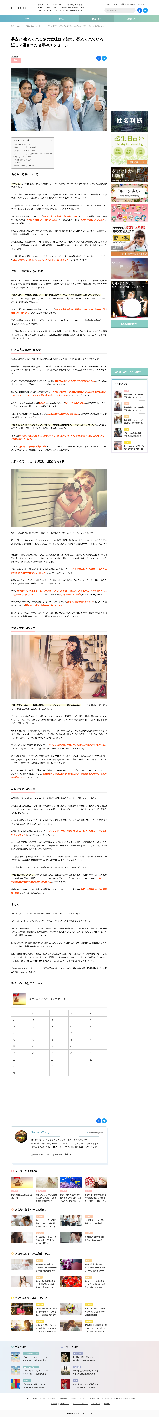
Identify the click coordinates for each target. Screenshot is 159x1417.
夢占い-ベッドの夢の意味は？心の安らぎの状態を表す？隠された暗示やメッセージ (46, 1267)
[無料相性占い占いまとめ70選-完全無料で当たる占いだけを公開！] (118, 419)
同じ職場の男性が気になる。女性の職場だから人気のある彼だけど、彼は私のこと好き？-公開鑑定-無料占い (85, 1359)
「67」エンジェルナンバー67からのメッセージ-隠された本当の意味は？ (35, 1372)
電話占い (83, 1398)
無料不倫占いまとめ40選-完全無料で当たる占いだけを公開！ (134, 396)
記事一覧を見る (96, 1133)
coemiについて (112, 4)
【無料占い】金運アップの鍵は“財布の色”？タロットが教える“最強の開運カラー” (35, 1386)
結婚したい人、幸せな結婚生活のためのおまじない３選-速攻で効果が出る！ (46, 1198)
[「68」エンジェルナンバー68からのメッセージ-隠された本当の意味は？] (15, 1357)
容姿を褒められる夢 (22, 156)
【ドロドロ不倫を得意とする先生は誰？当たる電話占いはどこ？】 (133, 434)
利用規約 (74, 1398)
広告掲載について (129, 324)
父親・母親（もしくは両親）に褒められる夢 (33, 153)
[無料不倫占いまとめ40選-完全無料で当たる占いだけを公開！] (118, 394)
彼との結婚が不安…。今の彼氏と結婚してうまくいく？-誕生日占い (46, 1240)
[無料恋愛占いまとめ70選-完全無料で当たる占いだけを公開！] (65, 1384)
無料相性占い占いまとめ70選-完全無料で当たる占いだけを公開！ (134, 421)
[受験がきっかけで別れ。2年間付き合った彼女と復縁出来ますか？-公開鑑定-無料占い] (65, 1370)
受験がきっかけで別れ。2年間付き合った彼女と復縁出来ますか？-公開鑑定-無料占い (85, 1372)
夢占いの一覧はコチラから (25, 165)
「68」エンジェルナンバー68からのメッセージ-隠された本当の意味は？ (35, 1359)
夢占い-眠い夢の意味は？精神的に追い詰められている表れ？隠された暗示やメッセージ (95, 1198)
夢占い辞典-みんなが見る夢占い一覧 (47, 999)
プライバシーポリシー (80, 1404)
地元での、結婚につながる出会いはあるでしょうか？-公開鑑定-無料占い (95, 1311)
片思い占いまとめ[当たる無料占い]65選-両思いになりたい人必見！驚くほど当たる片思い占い (134, 447)
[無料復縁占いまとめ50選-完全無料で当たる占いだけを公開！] (118, 406)
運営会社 (107, 1404)
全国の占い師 (94, 1398)
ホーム (28, 19)
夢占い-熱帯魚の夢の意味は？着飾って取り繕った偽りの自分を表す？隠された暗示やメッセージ (70, 1198)
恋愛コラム (97, 19)
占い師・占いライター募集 (111, 1398)
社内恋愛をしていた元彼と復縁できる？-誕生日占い (95, 1221)
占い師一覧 (63, 1398)
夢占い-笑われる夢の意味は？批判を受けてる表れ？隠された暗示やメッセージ (46, 1284)
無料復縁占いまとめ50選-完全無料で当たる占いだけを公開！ (134, 409)
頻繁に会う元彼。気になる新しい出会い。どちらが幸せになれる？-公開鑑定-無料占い (47, 1328)
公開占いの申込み (129, 1398)
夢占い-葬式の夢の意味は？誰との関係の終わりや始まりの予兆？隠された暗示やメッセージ (95, 1267)
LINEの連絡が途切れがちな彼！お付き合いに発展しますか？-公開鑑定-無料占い (46, 1311)
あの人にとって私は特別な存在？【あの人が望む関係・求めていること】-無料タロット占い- (46, 1223)
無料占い (62, 19)
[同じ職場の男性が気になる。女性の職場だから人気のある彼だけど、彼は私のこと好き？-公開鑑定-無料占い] (65, 1357)
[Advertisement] (35, 1097)
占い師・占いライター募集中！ (129, 372)
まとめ (17, 163)
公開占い (131, 19)
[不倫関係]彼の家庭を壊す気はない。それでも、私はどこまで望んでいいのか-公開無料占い (96, 1328)
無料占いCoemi (38, 1154)
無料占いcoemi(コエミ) (84, 1413)
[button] (49, 141)
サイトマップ (95, 1404)
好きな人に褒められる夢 (24, 150)
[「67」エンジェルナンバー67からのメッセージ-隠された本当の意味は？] (15, 1370)
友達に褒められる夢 (22, 160)
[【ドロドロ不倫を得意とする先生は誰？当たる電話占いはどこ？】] (118, 432)
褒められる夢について (23, 144)
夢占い (16, 60)
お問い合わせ (143, 4)
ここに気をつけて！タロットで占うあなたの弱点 (95, 1238)
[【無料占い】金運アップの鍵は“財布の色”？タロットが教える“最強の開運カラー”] (15, 1384)
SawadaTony (40, 1132)
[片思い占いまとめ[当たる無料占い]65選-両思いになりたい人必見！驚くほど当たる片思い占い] (118, 445)
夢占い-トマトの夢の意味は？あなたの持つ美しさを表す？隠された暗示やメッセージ (95, 1284)
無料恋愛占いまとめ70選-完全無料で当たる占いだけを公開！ (85, 1385)
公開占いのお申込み (127, 4)
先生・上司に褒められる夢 (25, 147)
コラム (44, 1398)
